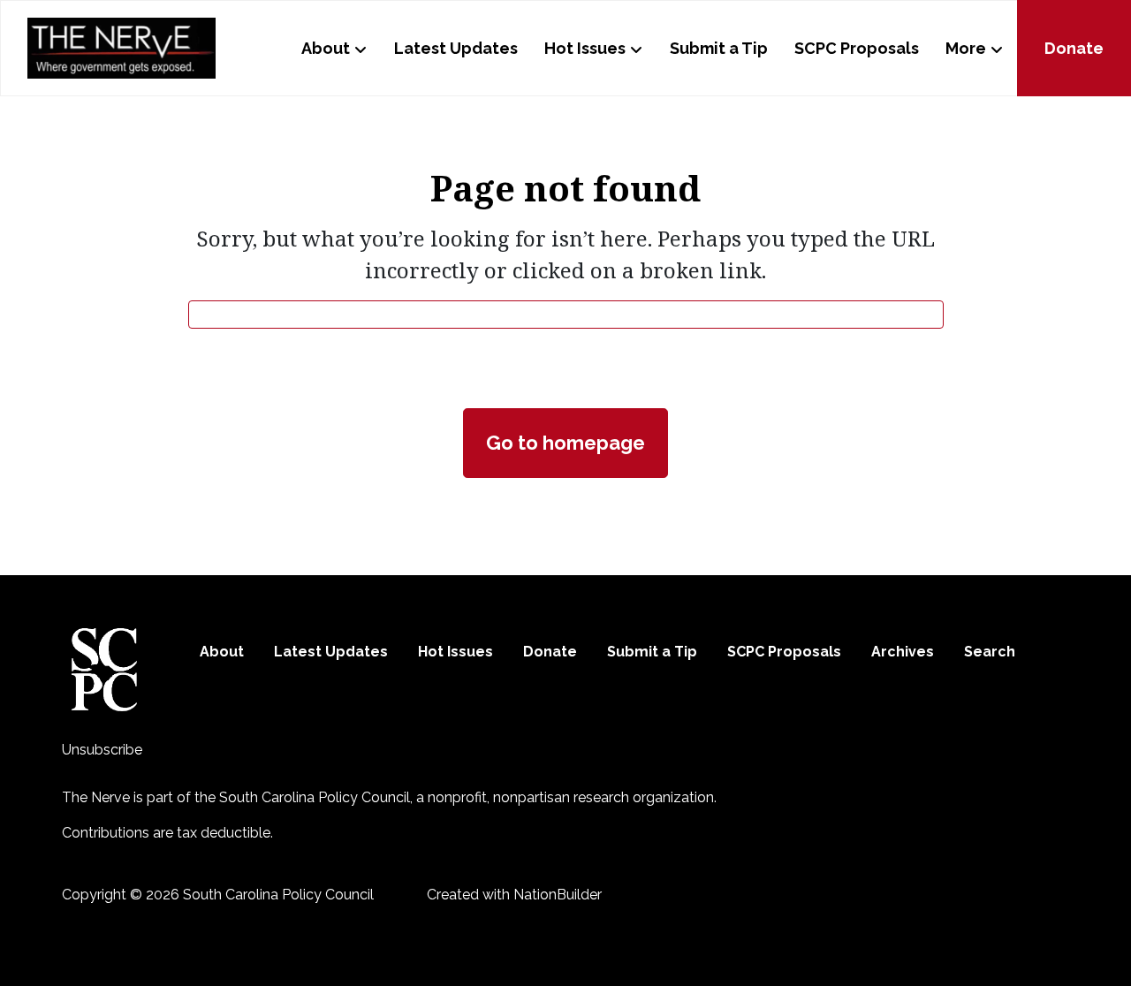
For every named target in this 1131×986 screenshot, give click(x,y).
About (325, 48)
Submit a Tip (719, 48)
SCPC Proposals (856, 48)
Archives (902, 651)
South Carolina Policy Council (314, 797)
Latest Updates (456, 48)
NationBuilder (557, 894)
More (965, 48)
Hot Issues (585, 48)
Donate (1074, 48)
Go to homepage (565, 442)
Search (989, 651)
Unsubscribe (102, 749)
